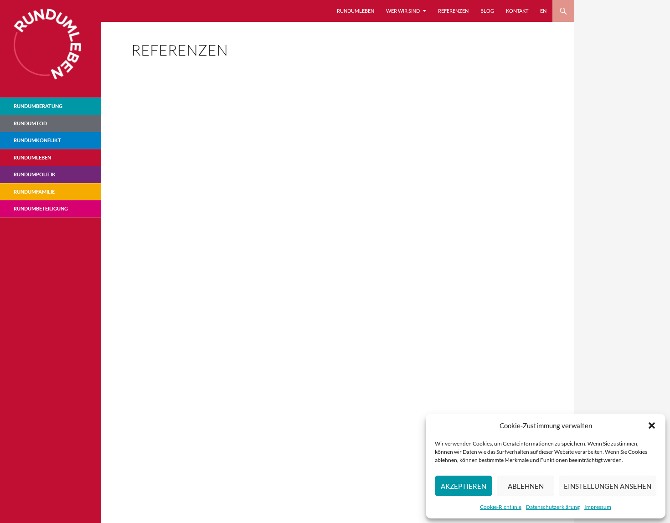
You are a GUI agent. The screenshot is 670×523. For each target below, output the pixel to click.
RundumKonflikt (37, 140)
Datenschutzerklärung (553, 506)
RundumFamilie (34, 192)
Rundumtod (30, 123)
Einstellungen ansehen (607, 486)
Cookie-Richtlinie (500, 506)
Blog (487, 11)
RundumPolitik (35, 174)
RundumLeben (355, 11)
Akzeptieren (463, 486)
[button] (651, 425)
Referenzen (453, 11)
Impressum (597, 506)
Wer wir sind (403, 11)
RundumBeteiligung (41, 208)
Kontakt (517, 11)
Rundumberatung (38, 106)
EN (543, 11)
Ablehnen (526, 486)
